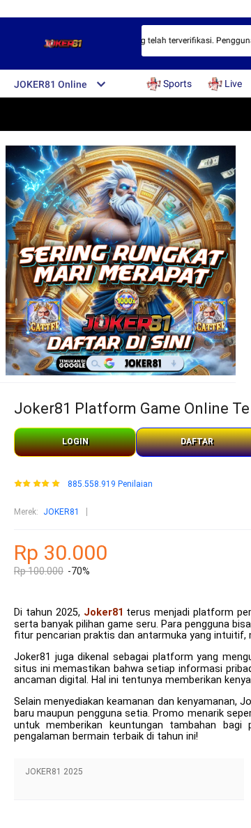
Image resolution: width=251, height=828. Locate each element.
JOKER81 (61, 512)
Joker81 (103, 612)
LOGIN (75, 441)
